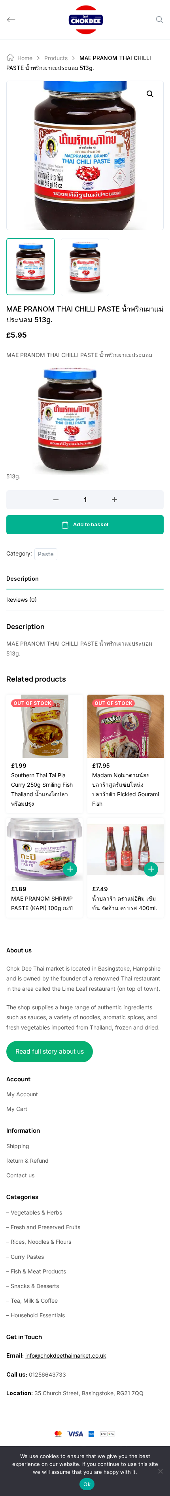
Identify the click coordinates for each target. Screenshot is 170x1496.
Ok (87, 1484)
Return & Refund (27, 1160)
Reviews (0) (21, 599)
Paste (46, 554)
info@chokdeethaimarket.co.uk (65, 1355)
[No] (160, 1471)
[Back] (11, 19)
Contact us (20, 1175)
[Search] (160, 20)
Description (22, 578)
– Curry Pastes (25, 1256)
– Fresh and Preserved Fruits (43, 1227)
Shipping (17, 1146)
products (56, 58)
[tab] (85, 581)
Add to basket (90, 524)
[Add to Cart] (70, 869)
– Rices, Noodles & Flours (38, 1241)
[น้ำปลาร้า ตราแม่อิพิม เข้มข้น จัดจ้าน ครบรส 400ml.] (125, 849)
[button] (150, 94)
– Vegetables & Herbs (34, 1212)
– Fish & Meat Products (36, 1271)
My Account (22, 1094)
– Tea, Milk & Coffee (32, 1300)
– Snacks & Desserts (32, 1286)
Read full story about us (49, 1051)
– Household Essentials (35, 1315)
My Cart (16, 1108)
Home (24, 58)
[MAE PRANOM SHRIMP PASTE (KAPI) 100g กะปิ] (44, 849)
